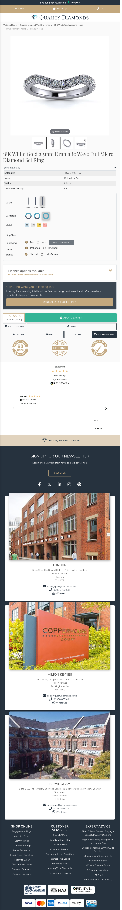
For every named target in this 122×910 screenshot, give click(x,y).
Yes (44, 242)
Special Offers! (59, 835)
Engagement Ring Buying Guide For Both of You (98, 841)
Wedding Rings (22, 836)
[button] (14, 408)
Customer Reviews (60, 849)
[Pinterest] (79, 484)
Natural (33, 254)
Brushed (53, 248)
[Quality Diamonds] (60, 17)
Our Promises (60, 844)
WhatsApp (61, 593)
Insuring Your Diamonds (60, 868)
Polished (35, 248)
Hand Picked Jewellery (21, 855)
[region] (60, 408)
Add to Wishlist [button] (16, 326)
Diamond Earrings (22, 845)
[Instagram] (69, 484)
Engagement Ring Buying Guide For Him (98, 849)
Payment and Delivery (60, 873)
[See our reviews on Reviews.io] (59, 440)
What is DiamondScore (98, 865)
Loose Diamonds (21, 850)
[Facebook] (39, 484)
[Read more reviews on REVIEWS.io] (59, 384)
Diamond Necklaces (22, 864)
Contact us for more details (59, 302)
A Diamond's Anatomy (98, 870)
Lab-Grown (52, 254)
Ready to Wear (22, 859)
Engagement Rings (21, 831)
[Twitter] (49, 484)
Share (73, 326)
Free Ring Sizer (60, 863)
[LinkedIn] (59, 484)
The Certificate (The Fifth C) (98, 879)
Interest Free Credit (60, 858)
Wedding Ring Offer (60, 840)
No (32, 242)
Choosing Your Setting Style (98, 856)
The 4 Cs (98, 874)
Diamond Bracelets (21, 874)
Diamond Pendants (21, 869)
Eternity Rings (22, 840)
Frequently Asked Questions (59, 854)
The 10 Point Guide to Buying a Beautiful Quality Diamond (98, 833)
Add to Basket (72, 317)
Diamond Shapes (98, 860)
